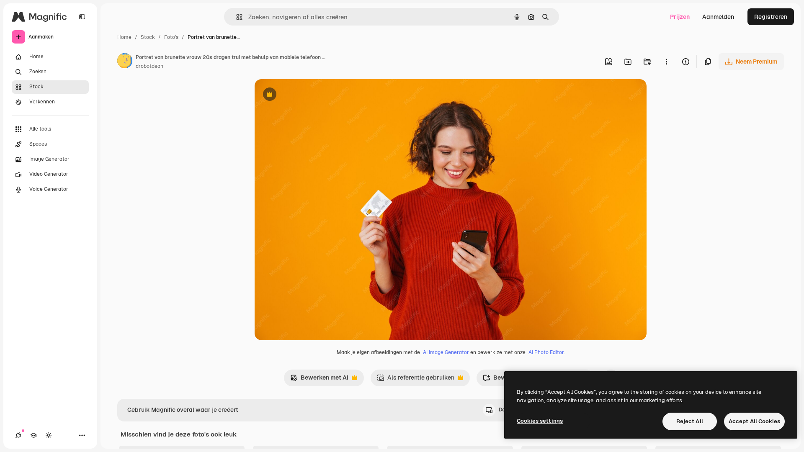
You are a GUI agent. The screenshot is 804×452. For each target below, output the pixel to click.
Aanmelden (718, 17)
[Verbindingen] (18, 435)
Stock (148, 37)
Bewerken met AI (319, 380)
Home (124, 37)
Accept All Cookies (754, 421)
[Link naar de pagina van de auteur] (124, 62)
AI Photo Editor (546, 352)
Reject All (689, 421)
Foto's (171, 37)
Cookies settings (540, 420)
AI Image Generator (446, 352)
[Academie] (33, 435)
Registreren (770, 17)
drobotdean (149, 66)
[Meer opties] (666, 61)
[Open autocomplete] (235, 17)
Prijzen (680, 17)
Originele (309, 95)
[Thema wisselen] (48, 435)
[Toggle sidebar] (82, 16)
